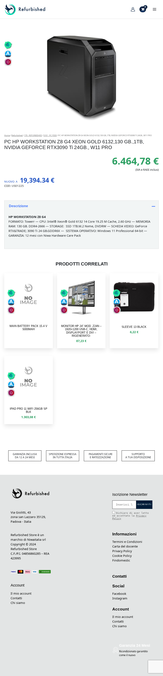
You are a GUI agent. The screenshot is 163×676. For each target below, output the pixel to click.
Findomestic (121, 560)
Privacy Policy (122, 551)
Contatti (16, 598)
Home (7, 135)
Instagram (119, 598)
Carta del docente (125, 546)
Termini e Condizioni (127, 541)
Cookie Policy (122, 555)
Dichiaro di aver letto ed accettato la (130, 516)
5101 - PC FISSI (50, 135)
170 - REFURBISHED (33, 135)
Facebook (119, 593)
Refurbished (17, 135)
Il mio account (21, 593)
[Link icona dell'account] (133, 9)
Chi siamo (18, 603)
